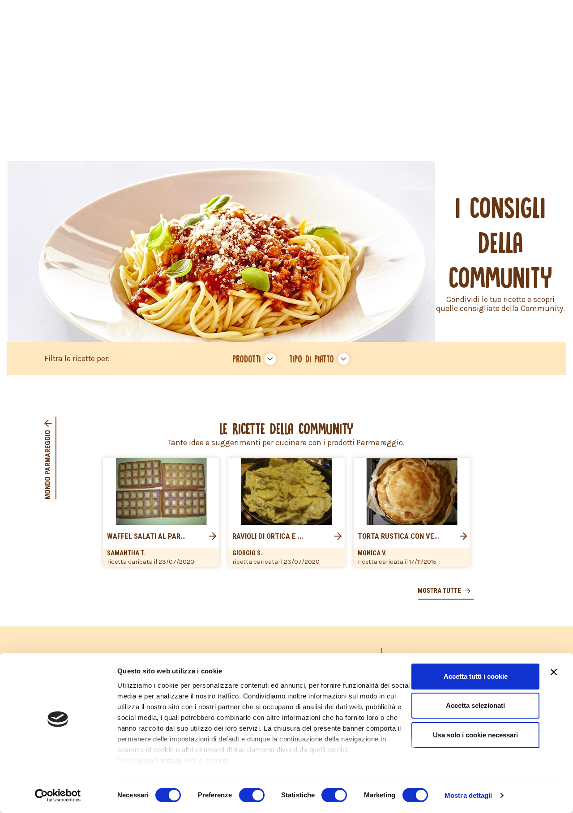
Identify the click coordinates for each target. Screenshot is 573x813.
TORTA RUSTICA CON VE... (399, 536)
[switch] (252, 795)
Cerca (286, 384)
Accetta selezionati (475, 705)
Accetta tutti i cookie (476, 676)
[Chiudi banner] (554, 672)
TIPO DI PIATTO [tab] (311, 359)
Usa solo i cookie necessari (475, 735)
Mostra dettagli (468, 795)
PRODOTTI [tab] (246, 359)
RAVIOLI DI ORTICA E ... (267, 536)
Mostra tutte (440, 591)
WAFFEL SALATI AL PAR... (146, 536)
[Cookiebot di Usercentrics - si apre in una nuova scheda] (58, 795)
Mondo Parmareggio (47, 464)
